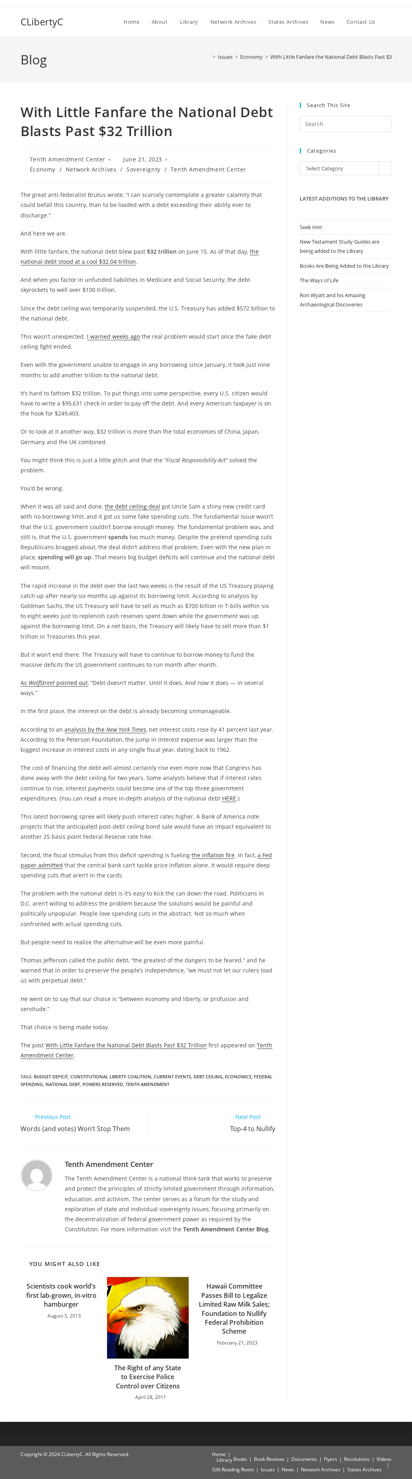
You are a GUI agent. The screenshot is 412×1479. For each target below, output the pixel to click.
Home (219, 1454)
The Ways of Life (319, 280)
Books (240, 1459)
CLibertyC (42, 21)
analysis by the (105, 729)
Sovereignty (143, 169)
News (288, 1469)
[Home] (208, 56)
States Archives (364, 1469)
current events (172, 1077)
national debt (62, 1084)
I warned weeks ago (113, 336)
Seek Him (311, 227)
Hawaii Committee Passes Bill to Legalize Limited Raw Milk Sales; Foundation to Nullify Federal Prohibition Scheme (234, 1309)
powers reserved (102, 1084)
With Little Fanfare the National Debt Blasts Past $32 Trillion (341, 56)
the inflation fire (213, 855)
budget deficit (51, 1077)
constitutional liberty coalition (110, 1077)
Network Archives (91, 169)
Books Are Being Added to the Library (344, 265)
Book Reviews (269, 1459)
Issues (268, 1469)
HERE (229, 798)
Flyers (330, 1459)
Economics (238, 1077)
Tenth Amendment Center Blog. (226, 1229)
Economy (43, 169)
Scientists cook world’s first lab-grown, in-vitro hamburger (61, 1295)
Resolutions (357, 1459)
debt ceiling (208, 1077)
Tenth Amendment (147, 1084)
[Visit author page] (37, 1175)
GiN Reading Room (233, 1469)
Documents (304, 1459)
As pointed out (54, 683)
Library (224, 1459)
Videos (384, 1459)
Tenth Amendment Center (67, 159)
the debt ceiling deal (132, 506)
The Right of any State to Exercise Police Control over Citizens (147, 1376)
